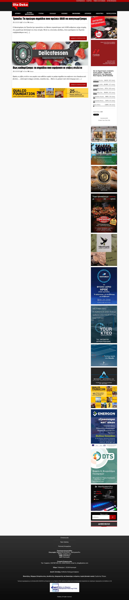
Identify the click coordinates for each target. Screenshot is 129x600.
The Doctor (24, 22)
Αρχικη (17, 13)
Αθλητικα (99, 13)
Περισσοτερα (111, 13)
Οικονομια (76, 13)
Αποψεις (88, 13)
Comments (104, 118)
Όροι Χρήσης (64, 542)
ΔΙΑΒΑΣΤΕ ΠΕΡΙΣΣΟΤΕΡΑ (78, 38)
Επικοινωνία (64, 537)
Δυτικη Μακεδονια (29, 13)
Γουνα (41, 13)
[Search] (113, 517)
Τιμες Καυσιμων (99, 1)
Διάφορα (31, 22)
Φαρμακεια (80, 1)
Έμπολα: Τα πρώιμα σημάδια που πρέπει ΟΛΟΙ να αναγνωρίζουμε (50, 18)
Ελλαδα (53, 13)
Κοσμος (64, 13)
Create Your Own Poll (104, 120)
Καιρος (89, 1)
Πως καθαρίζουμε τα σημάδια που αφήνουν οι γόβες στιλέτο (47, 67)
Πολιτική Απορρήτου (64, 546)
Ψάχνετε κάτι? (104, 514)
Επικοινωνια (111, 1)
